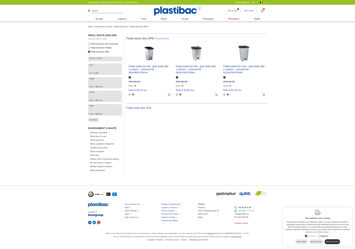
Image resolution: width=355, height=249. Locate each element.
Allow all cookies (332, 242)
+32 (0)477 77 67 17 (246, 211)
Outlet (257, 19)
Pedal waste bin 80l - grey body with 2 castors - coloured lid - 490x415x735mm (196, 69)
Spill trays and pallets (98, 133)
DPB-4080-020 (181, 82)
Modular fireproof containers (101, 166)
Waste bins (94, 155)
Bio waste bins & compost (100, 163)
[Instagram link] (98, 223)
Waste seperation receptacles (102, 144)
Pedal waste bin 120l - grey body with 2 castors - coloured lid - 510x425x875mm (244, 69)
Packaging (208, 19)
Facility (184, 19)
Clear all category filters (97, 39)
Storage (99, 19)
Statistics (324, 236)
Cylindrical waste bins (99, 148)
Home (90, 27)
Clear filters (93, 120)
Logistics (122, 19)
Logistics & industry (169, 207)
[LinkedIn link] (94, 223)
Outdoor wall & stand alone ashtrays (104, 159)
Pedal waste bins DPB (100, 52)
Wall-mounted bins (97, 170)
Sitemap (184, 240)
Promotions (233, 19)
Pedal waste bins (121, 27)
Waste (164, 19)
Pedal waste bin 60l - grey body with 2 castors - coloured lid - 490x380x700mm (148, 69)
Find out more (236, 237)
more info (211, 233)
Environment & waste (103, 27)
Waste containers (97, 151)
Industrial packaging (169, 220)
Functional (312, 236)
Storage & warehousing (170, 204)
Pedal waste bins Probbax (101, 48)
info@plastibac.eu (241, 214)
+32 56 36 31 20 (244, 207)
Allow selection (316, 242)
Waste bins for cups (98, 136)
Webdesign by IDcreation (198, 240)
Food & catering (167, 211)
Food (143, 19)
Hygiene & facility (168, 217)
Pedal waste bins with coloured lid (104, 44)
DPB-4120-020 (229, 82)
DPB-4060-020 (134, 82)
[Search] (89, 11)
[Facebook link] (90, 223)
